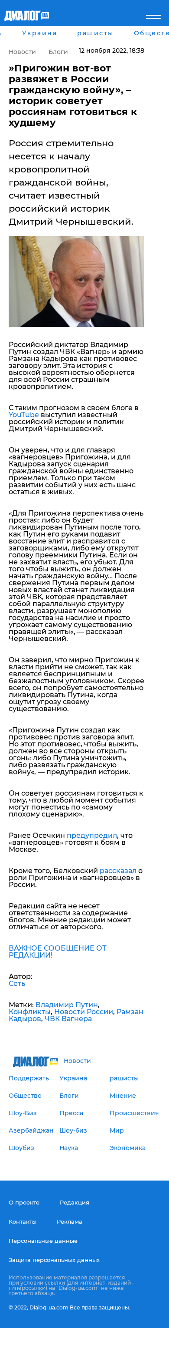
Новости (22, 52)
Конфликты (30, 1012)
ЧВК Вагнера (68, 1019)
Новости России (83, 1012)
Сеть (17, 983)
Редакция (74, 1202)
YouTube (24, 415)
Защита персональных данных (54, 1259)
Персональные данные (43, 1240)
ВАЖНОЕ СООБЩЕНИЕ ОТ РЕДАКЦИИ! (58, 951)
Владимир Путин (67, 1005)
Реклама (69, 1221)
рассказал (118, 871)
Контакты (22, 1221)
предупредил (92, 835)
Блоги (58, 52)
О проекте (24, 1202)
